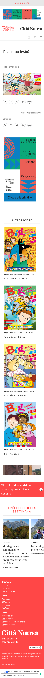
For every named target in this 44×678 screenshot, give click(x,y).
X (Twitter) (6, 602)
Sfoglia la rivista (22, 3)
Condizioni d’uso (8, 625)
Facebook (6, 599)
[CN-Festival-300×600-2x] (20, 169)
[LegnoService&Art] (22, 470)
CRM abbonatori (8, 591)
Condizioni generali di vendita (13, 622)
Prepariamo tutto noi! (15, 395)
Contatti (5, 585)
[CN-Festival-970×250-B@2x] (22, 14)
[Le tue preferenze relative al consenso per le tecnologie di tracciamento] (40, 674)
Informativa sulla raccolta (13, 675)
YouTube (5, 608)
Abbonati (34, 647)
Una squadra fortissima (16, 278)
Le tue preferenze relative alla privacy (24, 672)
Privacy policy (7, 616)
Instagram (6, 605)
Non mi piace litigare (14, 337)
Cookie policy (7, 619)
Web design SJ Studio (21, 656)
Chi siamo (6, 588)
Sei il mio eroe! (11, 454)
